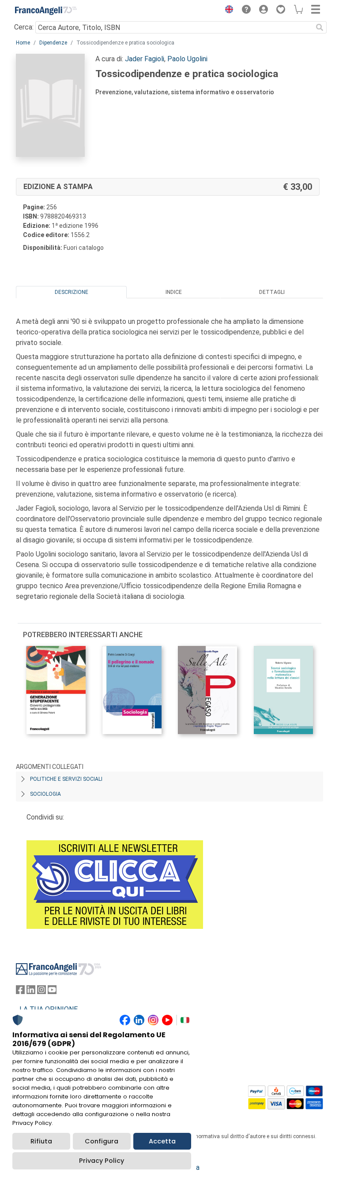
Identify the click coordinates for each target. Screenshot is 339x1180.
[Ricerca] (320, 27)
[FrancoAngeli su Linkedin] (30, 991)
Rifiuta (41, 1141)
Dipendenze (53, 43)
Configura (101, 1141)
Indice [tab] (174, 292)
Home (23, 43)
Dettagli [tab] (272, 292)
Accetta (162, 1141)
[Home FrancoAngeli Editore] (46, 10)
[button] (226, 10)
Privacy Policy (101, 1160)
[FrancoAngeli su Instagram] (41, 991)
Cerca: (24, 27)
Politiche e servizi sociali (66, 779)
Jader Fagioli (144, 59)
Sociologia (45, 794)
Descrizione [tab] (71, 292)
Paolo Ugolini (187, 59)
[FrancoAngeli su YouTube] (52, 991)
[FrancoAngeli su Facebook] (20, 991)
